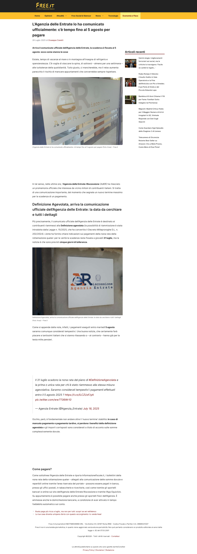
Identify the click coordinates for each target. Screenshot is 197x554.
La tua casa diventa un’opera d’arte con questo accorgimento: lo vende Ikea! (68, 514)
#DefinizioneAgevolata (102, 380)
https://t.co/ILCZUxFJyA (79, 394)
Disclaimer (100, 550)
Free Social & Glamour (81, 16)
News (98, 16)
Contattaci (115, 536)
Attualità (60, 16)
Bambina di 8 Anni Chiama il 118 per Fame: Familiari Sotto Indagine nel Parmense (152, 99)
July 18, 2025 (91, 408)
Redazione (110, 550)
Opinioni (48, 16)
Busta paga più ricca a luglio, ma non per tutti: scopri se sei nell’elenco (65, 511)
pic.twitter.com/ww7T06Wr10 (53, 399)
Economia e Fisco (130, 16)
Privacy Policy (88, 550)
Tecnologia (113, 16)
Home (37, 16)
